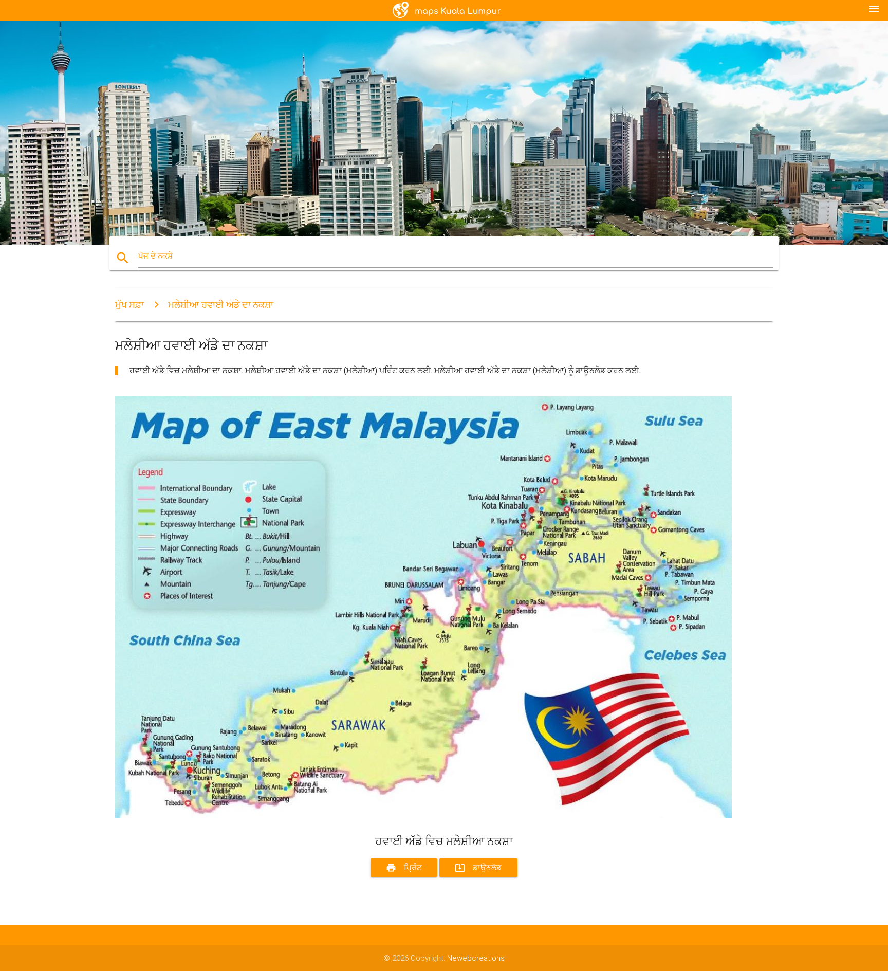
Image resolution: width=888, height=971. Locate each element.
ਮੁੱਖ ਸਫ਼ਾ (129, 304)
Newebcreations (476, 958)
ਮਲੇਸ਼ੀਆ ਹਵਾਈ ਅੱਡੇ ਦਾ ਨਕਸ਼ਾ (220, 304)
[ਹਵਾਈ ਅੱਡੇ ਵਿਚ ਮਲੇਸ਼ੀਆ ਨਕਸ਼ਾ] (423, 815)
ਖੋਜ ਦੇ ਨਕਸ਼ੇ (155, 256)
